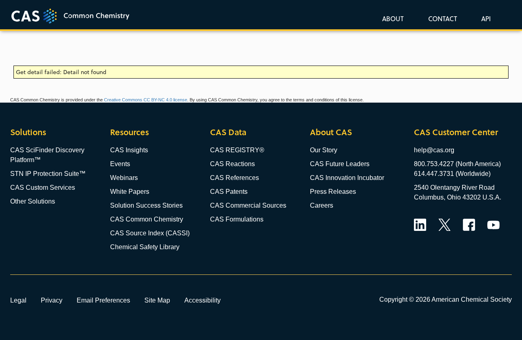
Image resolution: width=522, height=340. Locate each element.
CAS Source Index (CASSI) (150, 233)
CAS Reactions (232, 163)
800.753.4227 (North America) (457, 163)
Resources (129, 132)
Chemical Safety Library (144, 246)
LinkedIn (420, 225)
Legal (18, 300)
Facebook (469, 225)
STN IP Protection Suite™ (48, 173)
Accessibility (202, 300)
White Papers (129, 191)
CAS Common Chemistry (146, 219)
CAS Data (228, 132)
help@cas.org (434, 150)
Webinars (124, 177)
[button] (484, 18)
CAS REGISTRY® (237, 150)
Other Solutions (32, 201)
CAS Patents (229, 191)
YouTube (493, 225)
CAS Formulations (236, 219)
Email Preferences (103, 300)
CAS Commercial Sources (248, 205)
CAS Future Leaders (339, 163)
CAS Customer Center (456, 132)
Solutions (28, 132)
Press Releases (333, 191)
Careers (321, 205)
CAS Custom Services (42, 187)
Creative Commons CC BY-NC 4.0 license (145, 99)
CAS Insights (129, 150)
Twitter (444, 225)
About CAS (331, 132)
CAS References (234, 177)
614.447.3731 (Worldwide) (452, 173)
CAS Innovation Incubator (347, 177)
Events (120, 163)
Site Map (157, 300)
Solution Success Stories (146, 205)
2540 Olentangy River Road (454, 187)
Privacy (51, 300)
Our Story (323, 150)
